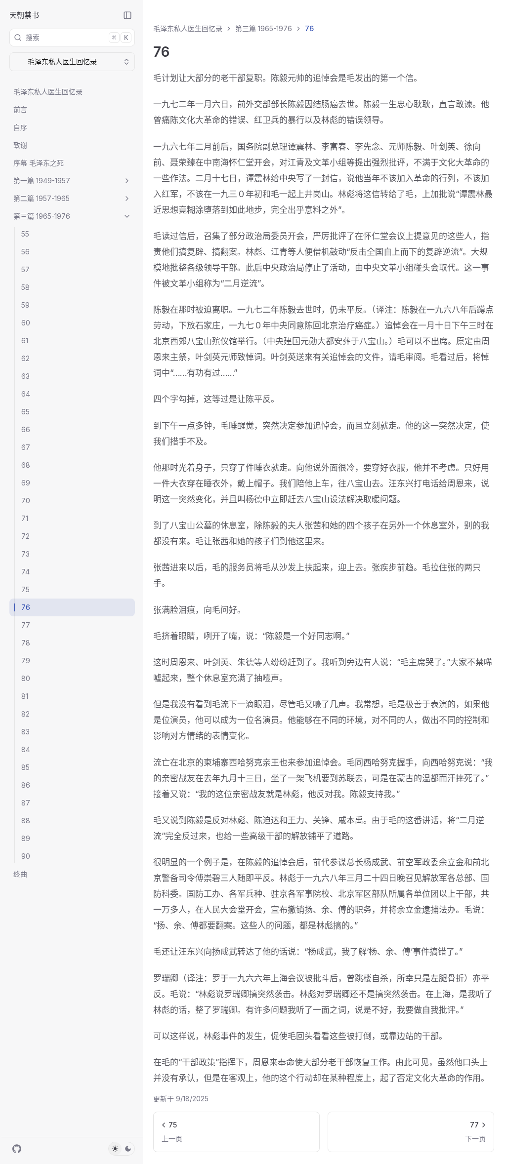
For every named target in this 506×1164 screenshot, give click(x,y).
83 (25, 731)
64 (25, 394)
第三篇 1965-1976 (41, 216)
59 (25, 305)
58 (25, 287)
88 (25, 820)
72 (25, 536)
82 (25, 714)
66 (25, 429)
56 (25, 251)
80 (25, 678)
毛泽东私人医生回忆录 (48, 91)
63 (25, 376)
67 (25, 447)
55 (25, 234)
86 (25, 785)
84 (25, 749)
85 (25, 767)
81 (24, 696)
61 (24, 340)
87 (25, 803)
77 (25, 625)
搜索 (77, 37)
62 (25, 358)
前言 (20, 109)
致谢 (20, 145)
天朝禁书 (24, 15)
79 (25, 660)
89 (25, 838)
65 (25, 411)
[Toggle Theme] (121, 1149)
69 (25, 483)
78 (25, 643)
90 (25, 856)
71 (24, 518)
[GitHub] (16, 1148)
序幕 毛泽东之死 (38, 163)
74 (25, 571)
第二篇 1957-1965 (41, 198)
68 (25, 465)
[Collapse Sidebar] (127, 15)
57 (25, 269)
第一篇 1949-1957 (41, 180)
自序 (20, 127)
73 (25, 554)
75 (25, 589)
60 (25, 323)
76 (25, 607)
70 (25, 500)
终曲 (20, 874)
